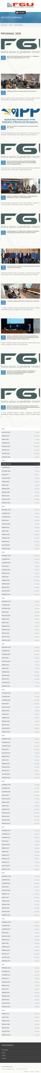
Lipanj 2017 (20, 851)
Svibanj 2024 (20, 534)
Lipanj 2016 (20, 897)
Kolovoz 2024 (20, 524)
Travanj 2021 (20, 675)
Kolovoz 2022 (20, 615)
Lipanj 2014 (20, 989)
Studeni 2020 (20, 696)
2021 (3, 644)
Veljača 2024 (20, 545)
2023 (3, 552)
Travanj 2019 (20, 767)
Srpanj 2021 (20, 665)
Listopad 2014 (20, 975)
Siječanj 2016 (20, 915)
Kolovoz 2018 (20, 798)
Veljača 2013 (20, 1031)
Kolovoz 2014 (20, 982)
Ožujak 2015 (20, 954)
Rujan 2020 (20, 703)
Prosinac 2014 (20, 968)
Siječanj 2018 (20, 823)
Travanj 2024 (20, 538)
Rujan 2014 (20, 978)
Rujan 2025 (20, 474)
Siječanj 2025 (20, 503)
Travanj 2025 (20, 492)
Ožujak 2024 (20, 541)
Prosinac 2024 (20, 510)
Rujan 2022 (20, 612)
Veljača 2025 (20, 499)
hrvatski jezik (4, 25)
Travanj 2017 (20, 858)
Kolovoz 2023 (20, 569)
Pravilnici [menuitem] (4, 1058)
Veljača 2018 (20, 820)
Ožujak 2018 (20, 816)
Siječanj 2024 (20, 548)
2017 (3, 827)
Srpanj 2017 (20, 848)
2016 (3, 873)
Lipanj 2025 (20, 485)
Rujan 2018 (20, 795)
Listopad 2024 (20, 517)
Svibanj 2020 (20, 717)
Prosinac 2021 (20, 647)
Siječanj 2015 (20, 961)
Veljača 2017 (20, 865)
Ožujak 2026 (20, 450)
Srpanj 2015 (20, 939)
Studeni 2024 (20, 513)
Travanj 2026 (20, 446)
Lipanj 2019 (20, 760)
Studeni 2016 (20, 880)
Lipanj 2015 (20, 943)
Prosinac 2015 (20, 922)
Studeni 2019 (20, 742)
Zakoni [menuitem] (3, 1052)
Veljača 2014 (20, 1003)
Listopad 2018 (20, 791)
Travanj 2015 (20, 950)
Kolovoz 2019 (20, 753)
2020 (3, 689)
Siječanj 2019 (20, 777)
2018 (3, 781)
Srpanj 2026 (20, 436)
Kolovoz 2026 (20, 432)
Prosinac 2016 (20, 876)
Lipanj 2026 (20, 439)
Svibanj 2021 (20, 672)
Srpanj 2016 (20, 894)
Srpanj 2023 (20, 573)
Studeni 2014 (20, 971)
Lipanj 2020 (20, 714)
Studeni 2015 (20, 925)
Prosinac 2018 (20, 784)
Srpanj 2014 (20, 985)
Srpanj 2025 (20, 481)
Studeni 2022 (20, 605)
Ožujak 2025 (20, 495)
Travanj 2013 (20, 1024)
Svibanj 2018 (20, 809)
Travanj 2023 (20, 584)
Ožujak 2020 (20, 724)
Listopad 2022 (20, 608)
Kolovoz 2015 (20, 936)
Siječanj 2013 (20, 1035)
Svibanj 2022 (20, 626)
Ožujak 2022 (20, 633)
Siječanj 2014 (20, 1006)
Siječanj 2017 (20, 869)
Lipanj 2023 (20, 576)
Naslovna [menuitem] (26, 1071)
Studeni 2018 (20, 788)
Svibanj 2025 (20, 488)
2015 (3, 918)
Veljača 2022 (20, 636)
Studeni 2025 (20, 467)
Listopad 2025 (20, 471)
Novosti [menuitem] (32, 1071)
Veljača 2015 (20, 957)
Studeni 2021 (20, 650)
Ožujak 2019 (20, 770)
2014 (3, 964)
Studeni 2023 (20, 559)
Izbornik (22, 12)
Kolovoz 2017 (20, 844)
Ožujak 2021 (20, 679)
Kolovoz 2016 (20, 890)
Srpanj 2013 (20, 1013)
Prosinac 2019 (20, 739)
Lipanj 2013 (20, 1017)
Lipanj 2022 (20, 622)
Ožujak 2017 (20, 862)
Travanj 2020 (20, 721)
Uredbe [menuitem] (3, 1055)
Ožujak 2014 (20, 999)
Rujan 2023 (20, 566)
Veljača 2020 (20, 728)
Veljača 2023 (20, 591)
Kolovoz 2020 (20, 707)
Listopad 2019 (20, 746)
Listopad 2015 (20, 929)
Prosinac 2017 (20, 830)
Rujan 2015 (20, 932)
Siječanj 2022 (20, 640)
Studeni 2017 (20, 834)
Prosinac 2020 (20, 693)
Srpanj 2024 (20, 527)
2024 (3, 506)
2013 (3, 1010)
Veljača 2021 (20, 682)
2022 (3, 598)
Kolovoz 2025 (20, 478)
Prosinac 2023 (20, 555)
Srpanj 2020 (20, 710)
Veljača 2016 (20, 911)
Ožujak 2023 (20, 587)
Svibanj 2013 (20, 1020)
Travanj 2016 (20, 904)
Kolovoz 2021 (20, 661)
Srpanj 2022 (20, 619)
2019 (3, 735)
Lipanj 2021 (20, 668)
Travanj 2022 (20, 629)
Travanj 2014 (20, 996)
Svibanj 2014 (20, 992)
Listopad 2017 (20, 837)
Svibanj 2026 (20, 443)
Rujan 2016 (20, 887)
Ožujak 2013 (20, 1028)
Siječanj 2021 (20, 686)
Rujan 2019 (20, 749)
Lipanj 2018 (20, 806)
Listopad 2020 (20, 700)
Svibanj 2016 (20, 901)
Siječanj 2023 (20, 594)
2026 (3, 429)
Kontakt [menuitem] (37, 1071)
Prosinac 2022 (20, 601)
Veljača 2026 (20, 453)
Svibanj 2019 (20, 763)
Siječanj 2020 (20, 732)
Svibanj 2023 (20, 580)
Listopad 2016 (20, 883)
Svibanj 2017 (20, 855)
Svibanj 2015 (20, 946)
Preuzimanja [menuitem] (5, 1049)
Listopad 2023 (20, 562)
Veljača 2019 (20, 774)
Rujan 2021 (20, 658)
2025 (3, 460)
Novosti (11, 25)
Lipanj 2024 (20, 531)
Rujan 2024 (20, 520)
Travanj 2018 (20, 813)
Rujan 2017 (20, 841)
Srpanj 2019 (20, 756)
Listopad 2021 (20, 654)
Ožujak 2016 (20, 908)
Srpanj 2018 (20, 802)
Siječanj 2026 (20, 457)
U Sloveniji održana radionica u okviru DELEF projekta (23, 301)
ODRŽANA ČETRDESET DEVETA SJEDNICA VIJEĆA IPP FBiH (21, 91)
